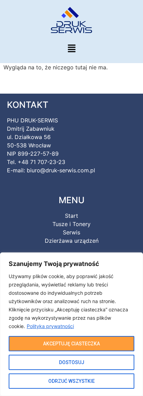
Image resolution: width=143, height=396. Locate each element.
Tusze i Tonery (71, 224)
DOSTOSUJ (71, 362)
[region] (71, 324)
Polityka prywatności (50, 326)
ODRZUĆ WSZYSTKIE (71, 381)
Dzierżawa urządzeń (72, 240)
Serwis (71, 232)
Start (71, 215)
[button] (71, 48)
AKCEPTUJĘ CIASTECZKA (71, 343)
